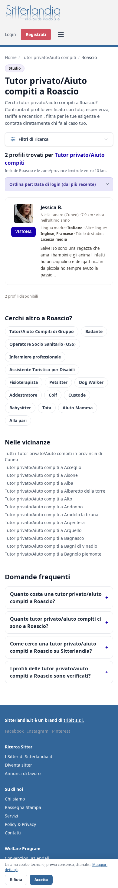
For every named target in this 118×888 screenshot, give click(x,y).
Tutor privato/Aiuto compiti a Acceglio (43, 467)
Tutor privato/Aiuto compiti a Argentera (45, 522)
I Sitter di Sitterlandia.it (28, 756)
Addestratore (23, 395)
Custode (77, 395)
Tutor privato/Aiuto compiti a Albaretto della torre (55, 491)
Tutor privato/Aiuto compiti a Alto (38, 499)
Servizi (11, 816)
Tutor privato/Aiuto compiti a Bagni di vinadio (51, 546)
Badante (94, 331)
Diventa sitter (18, 765)
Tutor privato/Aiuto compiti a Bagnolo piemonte (53, 554)
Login (10, 34)
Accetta (41, 879)
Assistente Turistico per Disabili (42, 369)
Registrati (36, 34)
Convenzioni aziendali (27, 858)
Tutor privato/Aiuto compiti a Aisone (41, 475)
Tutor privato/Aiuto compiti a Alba (39, 483)
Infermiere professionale (35, 357)
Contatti (13, 833)
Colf (53, 395)
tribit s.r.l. (74, 720)
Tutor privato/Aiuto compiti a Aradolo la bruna (51, 514)
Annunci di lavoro (23, 773)
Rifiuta (16, 879)
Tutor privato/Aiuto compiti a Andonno (44, 507)
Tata (46, 408)
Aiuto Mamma (78, 408)
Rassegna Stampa (23, 807)
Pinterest (61, 731)
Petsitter (58, 382)
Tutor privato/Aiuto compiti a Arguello (43, 530)
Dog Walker (91, 382)
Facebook (14, 731)
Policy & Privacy (20, 824)
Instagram (37, 731)
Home (11, 57)
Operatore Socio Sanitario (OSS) (42, 344)
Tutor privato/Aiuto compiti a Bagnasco (44, 538)
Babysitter (20, 408)
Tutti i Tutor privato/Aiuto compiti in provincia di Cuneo (53, 456)
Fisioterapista (23, 382)
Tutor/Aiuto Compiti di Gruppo (41, 331)
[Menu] (61, 34)
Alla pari (18, 420)
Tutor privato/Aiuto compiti (49, 57)
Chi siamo (15, 799)
